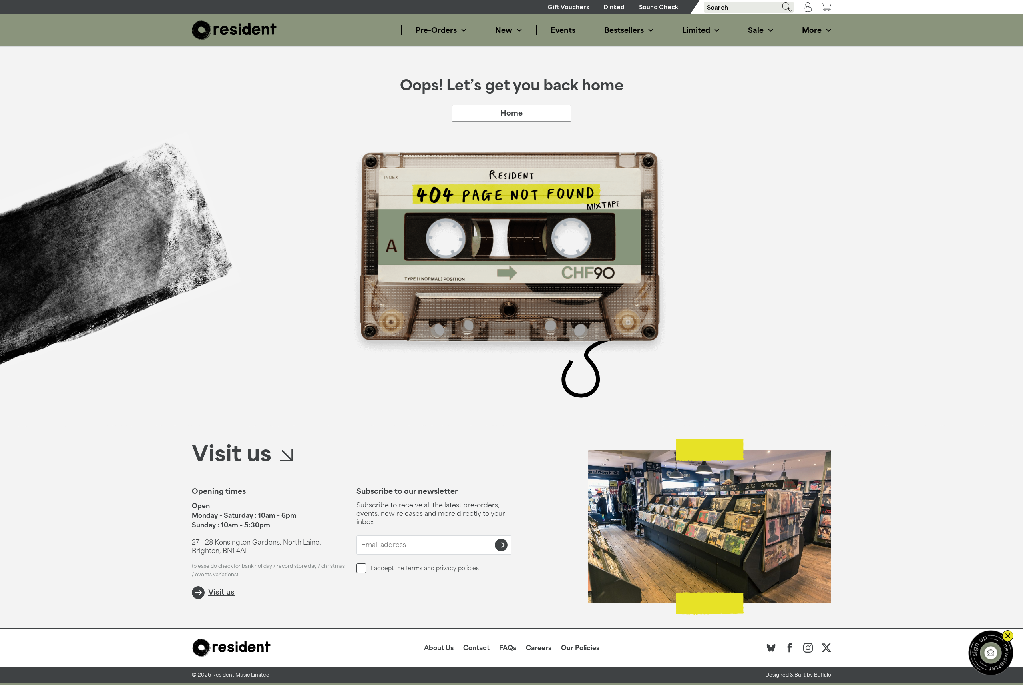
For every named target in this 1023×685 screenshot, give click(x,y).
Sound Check (658, 7)
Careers (538, 648)
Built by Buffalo (812, 675)
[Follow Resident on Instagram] (808, 648)
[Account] (808, 7)
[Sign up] (501, 545)
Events (563, 30)
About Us (439, 648)
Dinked (614, 7)
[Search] (784, 7)
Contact (476, 648)
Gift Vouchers (568, 7)
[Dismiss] (1007, 635)
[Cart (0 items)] (826, 7)
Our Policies (580, 648)
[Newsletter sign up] (990, 652)
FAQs (507, 648)
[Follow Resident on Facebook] (789, 648)
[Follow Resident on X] (826, 648)
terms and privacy (431, 568)
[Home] (234, 30)
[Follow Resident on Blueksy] (771, 648)
